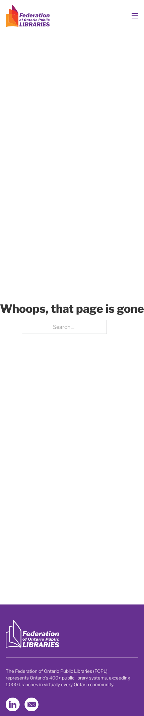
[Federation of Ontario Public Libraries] (32, 634)
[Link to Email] (31, 705)
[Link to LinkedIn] (13, 705)
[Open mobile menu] (135, 15)
